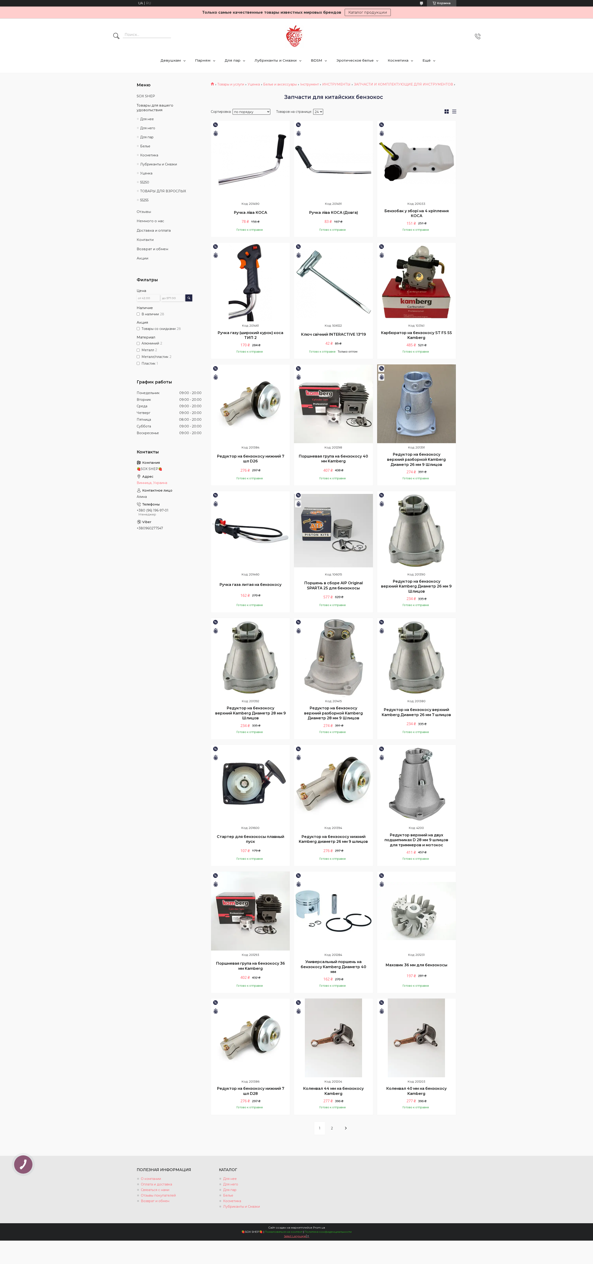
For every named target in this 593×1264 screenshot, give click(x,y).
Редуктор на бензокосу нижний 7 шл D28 (250, 1091)
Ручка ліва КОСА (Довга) (333, 212)
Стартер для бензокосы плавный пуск (250, 839)
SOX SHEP (146, 96)
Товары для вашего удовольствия (155, 107)
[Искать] (116, 36)
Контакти (145, 239)
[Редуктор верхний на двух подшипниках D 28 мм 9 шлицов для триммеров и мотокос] (416, 784)
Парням (203, 60)
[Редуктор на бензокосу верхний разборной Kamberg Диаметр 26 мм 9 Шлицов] (416, 403)
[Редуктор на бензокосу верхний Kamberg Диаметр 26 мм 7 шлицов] (416, 657)
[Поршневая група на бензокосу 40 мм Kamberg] (333, 403)
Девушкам (171, 60)
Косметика (398, 60)
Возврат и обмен (152, 249)
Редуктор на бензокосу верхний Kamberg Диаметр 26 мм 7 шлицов (416, 712)
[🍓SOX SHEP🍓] (294, 36)
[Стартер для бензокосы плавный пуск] (250, 784)
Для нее (147, 119)
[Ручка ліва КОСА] (250, 160)
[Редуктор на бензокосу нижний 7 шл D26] (250, 403)
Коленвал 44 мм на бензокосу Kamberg (333, 1091)
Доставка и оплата (154, 230)
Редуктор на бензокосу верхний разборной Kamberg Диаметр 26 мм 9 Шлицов (416, 459)
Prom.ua (319, 1227)
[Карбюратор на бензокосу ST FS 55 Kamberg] (416, 282)
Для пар (232, 60)
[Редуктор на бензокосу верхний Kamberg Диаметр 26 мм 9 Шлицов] (416, 530)
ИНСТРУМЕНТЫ (336, 84)
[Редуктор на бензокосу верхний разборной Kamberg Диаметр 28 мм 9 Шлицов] (333, 657)
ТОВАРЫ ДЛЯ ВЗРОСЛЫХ (163, 191)
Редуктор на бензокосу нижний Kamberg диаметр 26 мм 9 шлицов (333, 839)
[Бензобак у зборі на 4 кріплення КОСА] (416, 160)
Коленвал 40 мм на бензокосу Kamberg (416, 1091)
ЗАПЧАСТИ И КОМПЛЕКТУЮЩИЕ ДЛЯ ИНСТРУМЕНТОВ (403, 84)
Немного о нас (150, 221)
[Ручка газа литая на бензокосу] (250, 530)
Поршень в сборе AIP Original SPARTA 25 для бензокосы (333, 585)
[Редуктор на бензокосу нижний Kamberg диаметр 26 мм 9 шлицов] (333, 784)
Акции (142, 258)
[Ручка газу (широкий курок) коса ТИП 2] (250, 282)
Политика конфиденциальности (328, 1231)
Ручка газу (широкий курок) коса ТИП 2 (250, 335)
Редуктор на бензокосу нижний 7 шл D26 (250, 459)
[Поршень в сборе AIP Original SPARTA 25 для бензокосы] (333, 530)
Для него (147, 128)
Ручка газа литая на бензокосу (250, 584)
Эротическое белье (355, 60)
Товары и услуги (230, 84)
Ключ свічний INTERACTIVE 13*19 (333, 334)
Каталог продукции (367, 12)
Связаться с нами (155, 1190)
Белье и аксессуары (280, 84)
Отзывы (144, 211)
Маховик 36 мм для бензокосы (416, 965)
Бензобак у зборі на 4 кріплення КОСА (416, 213)
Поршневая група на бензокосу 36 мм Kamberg (250, 966)
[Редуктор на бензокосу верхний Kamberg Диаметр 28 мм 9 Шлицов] (250, 657)
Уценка (254, 84)
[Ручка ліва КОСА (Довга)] (333, 160)
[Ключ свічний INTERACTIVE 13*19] (333, 282)
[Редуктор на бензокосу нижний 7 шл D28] (250, 1038)
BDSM (316, 60)
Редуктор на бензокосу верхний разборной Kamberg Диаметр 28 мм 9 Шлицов (333, 713)
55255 (144, 200)
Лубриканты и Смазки (276, 60)
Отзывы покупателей (158, 1195)
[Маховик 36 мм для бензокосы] (416, 911)
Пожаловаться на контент (283, 1231)
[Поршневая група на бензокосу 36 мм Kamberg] (250, 911)
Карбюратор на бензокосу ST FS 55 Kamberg (416, 335)
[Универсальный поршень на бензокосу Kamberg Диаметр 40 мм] (333, 911)
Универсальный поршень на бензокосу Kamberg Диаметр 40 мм (333, 967)
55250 (144, 182)
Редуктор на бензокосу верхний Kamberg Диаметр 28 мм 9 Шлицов (250, 713)
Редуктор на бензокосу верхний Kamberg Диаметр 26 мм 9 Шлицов (416, 586)
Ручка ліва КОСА (250, 212)
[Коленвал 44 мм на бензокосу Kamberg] (333, 1038)
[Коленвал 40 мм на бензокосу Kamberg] (416, 1038)
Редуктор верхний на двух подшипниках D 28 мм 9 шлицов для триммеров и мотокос (416, 840)
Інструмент (309, 84)
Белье (145, 146)
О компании (151, 1179)
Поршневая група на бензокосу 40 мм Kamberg (333, 459)
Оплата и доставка (156, 1184)
